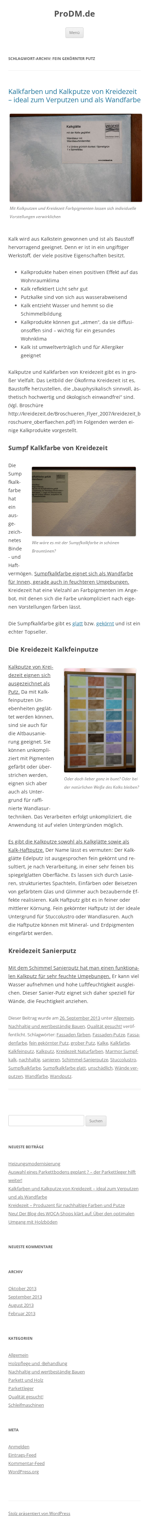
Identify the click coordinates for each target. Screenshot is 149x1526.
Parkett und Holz (25, 1380)
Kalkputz (45, 1051)
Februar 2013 (21, 1313)
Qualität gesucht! (104, 1026)
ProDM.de (74, 13)
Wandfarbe (36, 1076)
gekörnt (105, 623)
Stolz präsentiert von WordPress (39, 1513)
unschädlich (100, 1068)
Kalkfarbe (120, 1043)
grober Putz (83, 1043)
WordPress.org (23, 1471)
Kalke (102, 1043)
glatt (77, 623)
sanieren (51, 1059)
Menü (74, 32)
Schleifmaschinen (26, 1405)
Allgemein (124, 1018)
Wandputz (60, 1076)
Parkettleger (21, 1388)
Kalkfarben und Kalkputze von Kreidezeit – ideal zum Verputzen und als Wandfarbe (74, 95)
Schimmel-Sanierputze (85, 1059)
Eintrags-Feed (22, 1455)
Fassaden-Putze (109, 1034)
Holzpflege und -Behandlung (37, 1363)
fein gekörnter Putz (49, 1043)
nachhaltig (29, 1059)
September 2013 (25, 1297)
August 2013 (21, 1305)
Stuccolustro (123, 1059)
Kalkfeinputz (21, 1051)
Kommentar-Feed (26, 1463)
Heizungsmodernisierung (34, 1163)
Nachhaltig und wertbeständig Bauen (46, 1026)
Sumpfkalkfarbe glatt (64, 1068)
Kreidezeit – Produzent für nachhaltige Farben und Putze (66, 1205)
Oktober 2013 (22, 1288)
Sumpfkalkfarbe (24, 1068)
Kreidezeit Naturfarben (79, 1051)
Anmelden (18, 1446)
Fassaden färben (73, 1034)
